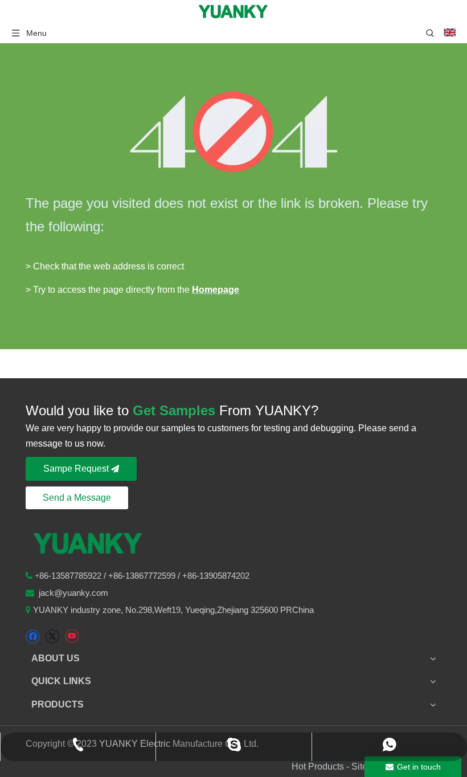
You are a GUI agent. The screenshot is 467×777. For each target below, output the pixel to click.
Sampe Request (77, 468)
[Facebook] (33, 636)
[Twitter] (52, 636)
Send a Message (77, 497)
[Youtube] (71, 636)
